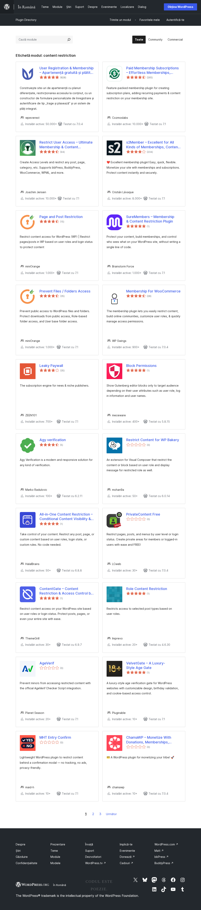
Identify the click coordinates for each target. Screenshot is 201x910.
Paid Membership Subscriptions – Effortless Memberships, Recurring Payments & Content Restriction (152, 70)
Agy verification (52, 440)
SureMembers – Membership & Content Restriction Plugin (150, 219)
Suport (89, 850)
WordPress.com (166, 844)
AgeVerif (46, 663)
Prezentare (57, 844)
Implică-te (126, 844)
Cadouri (126, 863)
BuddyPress (164, 863)
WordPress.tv (95, 863)
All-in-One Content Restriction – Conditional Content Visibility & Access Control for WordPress (66, 516)
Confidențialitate (26, 863)
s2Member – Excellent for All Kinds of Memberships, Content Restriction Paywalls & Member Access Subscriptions (152, 144)
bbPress (161, 856)
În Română (59, 885)
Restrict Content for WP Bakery (152, 440)
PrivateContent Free (143, 514)
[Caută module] (69, 40)
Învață (89, 844)
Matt (159, 850)
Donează (127, 856)
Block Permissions (141, 366)
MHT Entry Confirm (55, 737)
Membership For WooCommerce (153, 291)
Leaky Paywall (51, 366)
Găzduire (22, 856)
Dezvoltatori (93, 856)
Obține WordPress (180, 6)
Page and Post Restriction (61, 217)
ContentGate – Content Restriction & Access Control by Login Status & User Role (66, 591)
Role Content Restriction (146, 589)
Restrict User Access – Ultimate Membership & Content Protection (66, 144)
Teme (54, 850)
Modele (55, 863)
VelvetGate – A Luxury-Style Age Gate (145, 665)
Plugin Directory (26, 19)
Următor (111, 814)
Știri (18, 850)
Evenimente (127, 850)
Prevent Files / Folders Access (64, 291)
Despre (20, 844)
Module (55, 856)
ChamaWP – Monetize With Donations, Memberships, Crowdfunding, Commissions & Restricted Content (152, 739)
